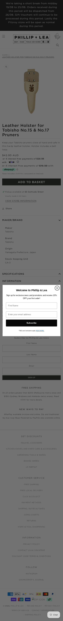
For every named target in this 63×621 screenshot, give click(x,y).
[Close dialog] (57, 288)
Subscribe (31, 323)
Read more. (40, 330)
